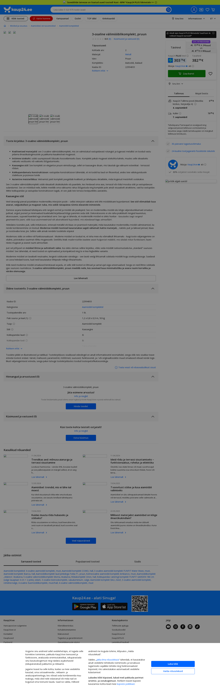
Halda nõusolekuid (173, 671)
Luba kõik (173, 663)
